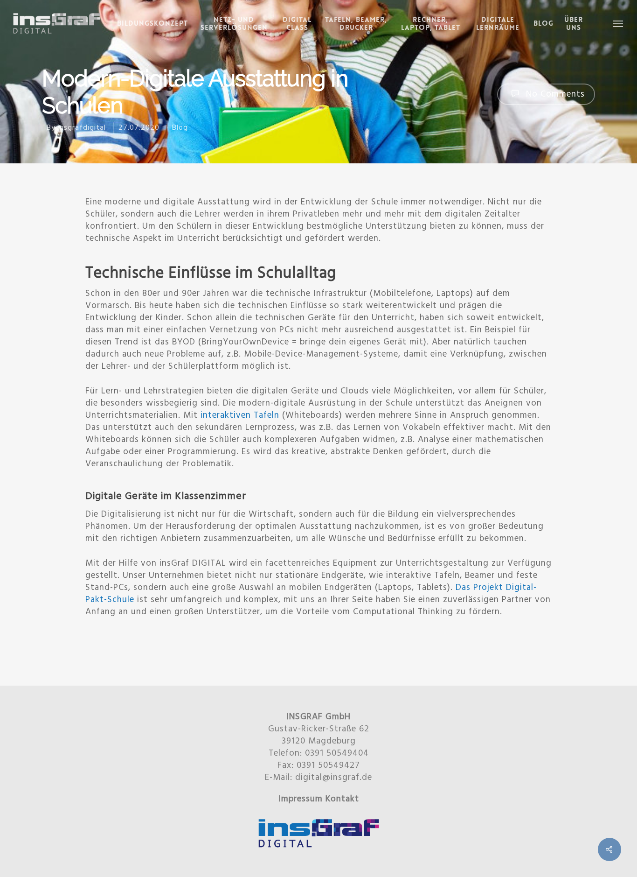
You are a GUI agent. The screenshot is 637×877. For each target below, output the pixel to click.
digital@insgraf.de (333, 778)
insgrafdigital (82, 128)
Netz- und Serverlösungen (234, 24)
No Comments (554, 94)
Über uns (573, 24)
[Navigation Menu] (618, 23)
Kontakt (342, 799)
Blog (543, 24)
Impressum (300, 799)
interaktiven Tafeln (240, 415)
